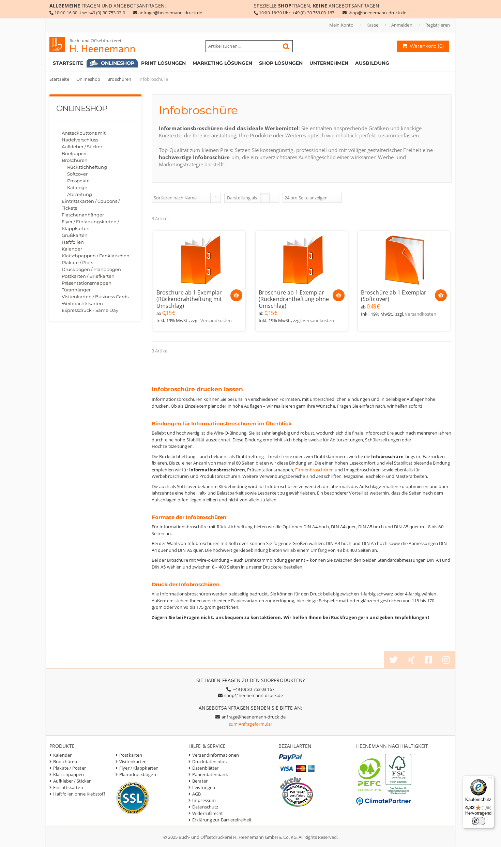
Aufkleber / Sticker (82, 146)
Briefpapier (74, 153)
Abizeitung (79, 194)
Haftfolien (73, 242)
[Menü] (490, 779)
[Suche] (285, 46)
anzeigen (318, 198)
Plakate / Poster (69, 768)
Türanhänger (76, 289)
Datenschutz (205, 807)
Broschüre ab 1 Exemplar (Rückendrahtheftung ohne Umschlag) (294, 299)
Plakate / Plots (77, 262)
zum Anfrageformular (251, 724)
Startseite (59, 79)
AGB (196, 794)
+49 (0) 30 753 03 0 (106, 13)
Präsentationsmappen (86, 283)
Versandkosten (215, 320)
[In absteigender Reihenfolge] (216, 197)
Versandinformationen (215, 755)
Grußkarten (75, 235)
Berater (200, 781)
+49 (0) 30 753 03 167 (313, 13)
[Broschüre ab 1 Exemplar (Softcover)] (404, 259)
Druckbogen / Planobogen (91, 269)
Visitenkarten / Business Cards (95, 296)
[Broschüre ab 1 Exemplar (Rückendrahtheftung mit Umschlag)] (199, 259)
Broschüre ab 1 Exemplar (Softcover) (393, 295)
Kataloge (77, 187)
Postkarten (130, 755)
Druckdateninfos (209, 761)
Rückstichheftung (87, 167)
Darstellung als (242, 198)
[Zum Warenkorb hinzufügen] (236, 295)
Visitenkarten (133, 761)
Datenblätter (205, 768)
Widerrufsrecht (207, 813)
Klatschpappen (68, 774)
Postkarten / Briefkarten (88, 276)
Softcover (77, 174)
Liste (274, 197)
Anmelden (401, 25)
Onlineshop (88, 79)
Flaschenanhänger (83, 214)
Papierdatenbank (210, 774)
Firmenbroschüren (314, 470)
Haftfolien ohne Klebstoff (79, 794)
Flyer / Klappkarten (138, 768)
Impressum (204, 800)
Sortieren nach (168, 198)
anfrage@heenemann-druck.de (170, 13)
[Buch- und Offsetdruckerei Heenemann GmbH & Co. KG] (98, 44)
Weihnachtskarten (82, 303)
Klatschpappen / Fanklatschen (96, 255)
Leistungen (203, 787)
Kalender (72, 249)
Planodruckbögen (137, 774)
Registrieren (437, 25)
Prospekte (78, 180)
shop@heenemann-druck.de (377, 13)
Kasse (372, 25)
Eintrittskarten (68, 787)
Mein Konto (341, 25)
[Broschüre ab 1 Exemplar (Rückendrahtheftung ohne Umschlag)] (302, 259)
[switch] (478, 821)
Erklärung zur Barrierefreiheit (222, 820)
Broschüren (119, 79)
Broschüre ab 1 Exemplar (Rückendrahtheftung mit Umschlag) (189, 299)
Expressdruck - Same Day (90, 310)
